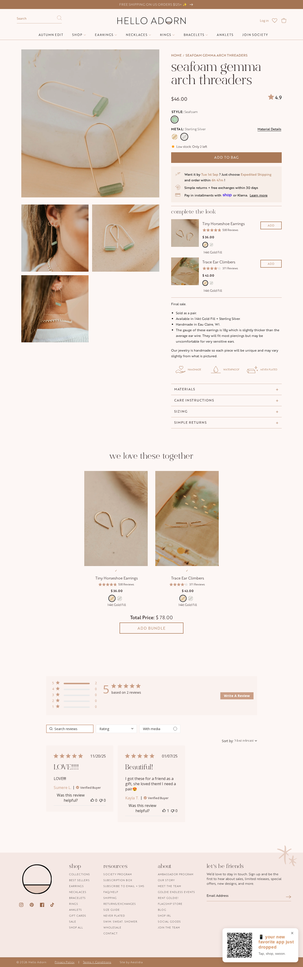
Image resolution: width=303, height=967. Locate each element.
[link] (74, 707)
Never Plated (114, 915)
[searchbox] (70, 729)
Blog (162, 909)
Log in (264, 20)
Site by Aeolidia (131, 962)
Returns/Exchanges (119, 904)
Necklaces (77, 892)
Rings (73, 904)
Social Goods (169, 921)
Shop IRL (164, 915)
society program (117, 874)
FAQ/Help (110, 892)
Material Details (269, 129)
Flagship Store (170, 904)
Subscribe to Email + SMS (123, 886)
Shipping (110, 898)
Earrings (76, 886)
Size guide (111, 909)
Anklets (75, 909)
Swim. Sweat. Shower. (120, 921)
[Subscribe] (288, 897)
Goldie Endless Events (176, 892)
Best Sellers (79, 880)
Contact (110, 933)
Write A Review (237, 695)
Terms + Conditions (97, 962)
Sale (72, 921)
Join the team (169, 927)
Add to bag (226, 157)
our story (166, 880)
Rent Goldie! (168, 898)
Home (176, 55)
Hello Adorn (37, 962)
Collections (79, 874)
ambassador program (175, 874)
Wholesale (112, 927)
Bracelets (77, 898)
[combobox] (39, 18)
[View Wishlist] (274, 20)
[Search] (59, 19)
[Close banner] (292, 933)
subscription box (117, 880)
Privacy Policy (65, 962)
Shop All (76, 927)
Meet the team (169, 886)
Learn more (258, 195)
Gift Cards (77, 915)
